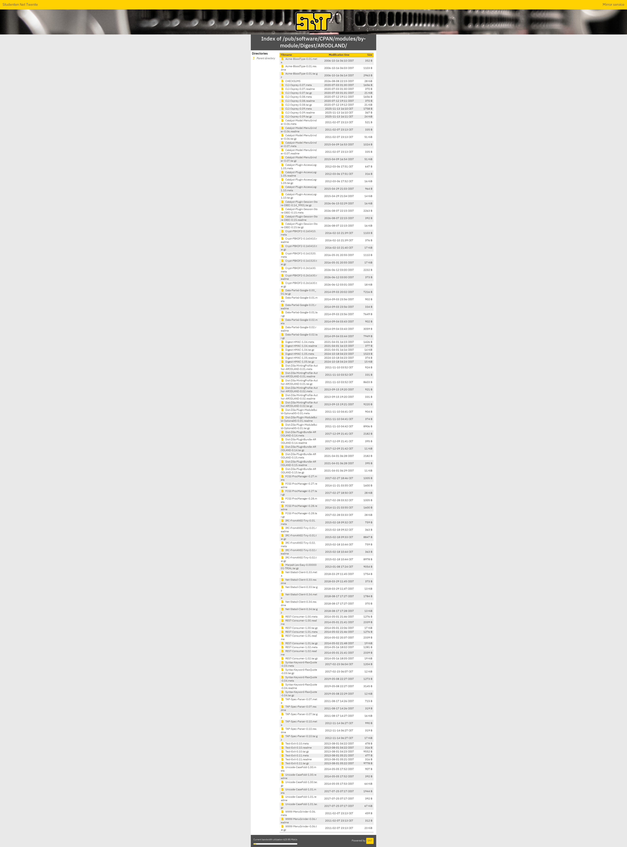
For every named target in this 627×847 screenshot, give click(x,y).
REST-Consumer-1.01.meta (301, 632)
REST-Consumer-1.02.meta (301, 647)
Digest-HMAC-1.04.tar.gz (299, 350)
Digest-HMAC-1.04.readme (301, 346)
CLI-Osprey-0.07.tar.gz (298, 93)
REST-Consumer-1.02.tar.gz (301, 658)
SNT (370, 840)
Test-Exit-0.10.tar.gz (297, 751)
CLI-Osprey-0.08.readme (300, 101)
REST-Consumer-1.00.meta (301, 617)
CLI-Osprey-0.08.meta (298, 97)
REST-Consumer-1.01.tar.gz (301, 643)
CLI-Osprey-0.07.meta (298, 85)
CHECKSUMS (292, 81)
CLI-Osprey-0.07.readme (300, 89)
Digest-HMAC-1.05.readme (301, 358)
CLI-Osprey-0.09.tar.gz (298, 116)
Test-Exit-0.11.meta (297, 755)
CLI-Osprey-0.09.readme (300, 113)
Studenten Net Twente (20, 5)
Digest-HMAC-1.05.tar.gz (299, 362)
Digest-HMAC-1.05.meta (299, 354)
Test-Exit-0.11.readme (298, 759)
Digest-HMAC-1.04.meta (299, 342)
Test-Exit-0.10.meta (297, 743)
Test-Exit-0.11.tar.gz (297, 763)
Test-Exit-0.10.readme (298, 748)
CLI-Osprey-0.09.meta (298, 109)
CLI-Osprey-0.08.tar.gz (298, 105)
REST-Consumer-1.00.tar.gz (301, 628)
